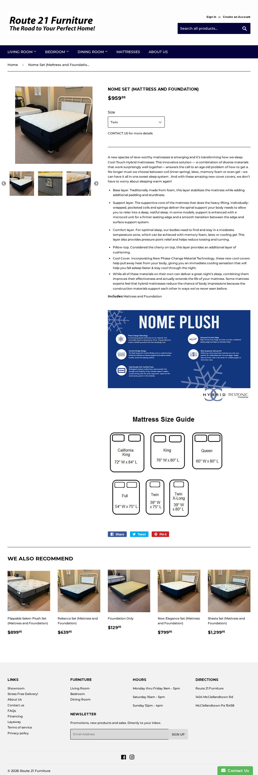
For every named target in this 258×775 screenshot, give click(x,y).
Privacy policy (18, 733)
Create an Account (236, 17)
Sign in (211, 17)
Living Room (21, 52)
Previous (3, 183)
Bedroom (55, 52)
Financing (15, 716)
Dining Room (91, 52)
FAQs (12, 711)
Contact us (16, 705)
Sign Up (178, 734)
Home (13, 65)
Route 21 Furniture (35, 771)
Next (96, 183)
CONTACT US (118, 133)
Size (111, 112)
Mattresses (128, 52)
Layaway (14, 722)
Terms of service (20, 727)
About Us (158, 52)
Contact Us (237, 770)
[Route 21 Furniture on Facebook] (123, 758)
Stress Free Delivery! (23, 694)
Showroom (16, 688)
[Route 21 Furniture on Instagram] (132, 758)
